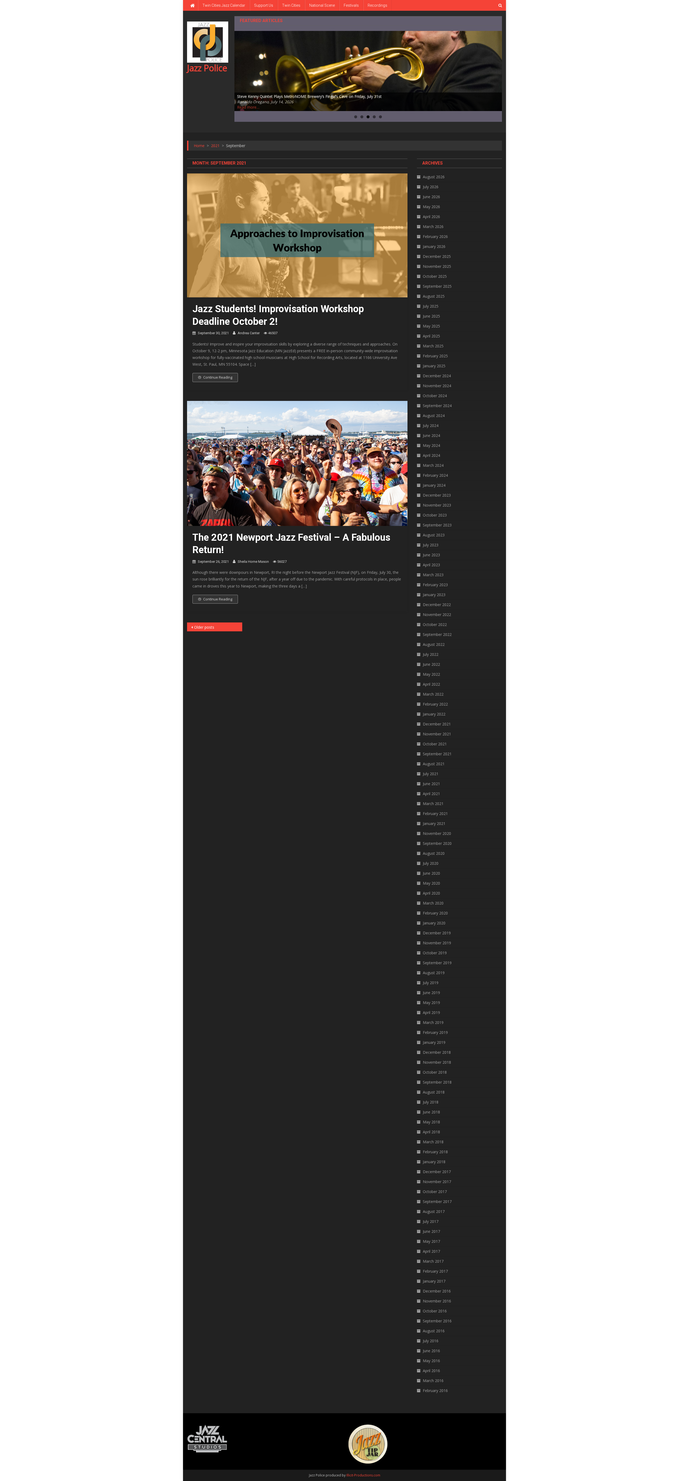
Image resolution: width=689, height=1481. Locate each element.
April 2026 (431, 216)
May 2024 (431, 445)
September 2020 (437, 843)
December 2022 (437, 604)
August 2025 (434, 296)
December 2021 (437, 724)
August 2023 (434, 534)
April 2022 (431, 684)
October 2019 (435, 952)
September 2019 (437, 962)
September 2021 (437, 753)
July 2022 (430, 654)
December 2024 (437, 375)
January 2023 (434, 594)
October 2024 (435, 395)
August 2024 (434, 415)
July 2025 (430, 306)
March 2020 (433, 903)
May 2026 (431, 206)
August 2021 (434, 763)
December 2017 (437, 1171)
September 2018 (437, 1082)
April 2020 (431, 893)
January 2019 (434, 1042)
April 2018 (431, 1131)
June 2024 (431, 435)
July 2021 (430, 773)
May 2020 (431, 883)
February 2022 (435, 704)
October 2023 (435, 515)
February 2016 (435, 1390)
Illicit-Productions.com (363, 1475)
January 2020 (434, 922)
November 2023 (437, 505)
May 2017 (431, 1241)
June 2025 (431, 316)
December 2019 (437, 932)
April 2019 (431, 1012)
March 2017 (433, 1261)
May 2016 (431, 1360)
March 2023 (433, 574)
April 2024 (431, 455)
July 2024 (430, 425)
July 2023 (430, 544)
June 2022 (431, 664)
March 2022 (433, 694)
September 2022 (437, 634)
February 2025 (435, 355)
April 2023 (431, 564)
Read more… (248, 107)
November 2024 (437, 385)
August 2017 (434, 1211)
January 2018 (434, 1161)
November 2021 (437, 733)
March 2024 (433, 465)
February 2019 (435, 1032)
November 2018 (437, 1062)
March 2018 (433, 1141)
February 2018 (435, 1151)
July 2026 (430, 186)
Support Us (263, 5)
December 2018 (437, 1052)
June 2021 (431, 783)
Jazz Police (207, 68)
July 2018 (430, 1102)
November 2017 (437, 1181)
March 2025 (433, 345)
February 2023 (435, 584)
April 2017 (431, 1251)
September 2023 (437, 525)
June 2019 (431, 992)
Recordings (377, 5)
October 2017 (435, 1191)
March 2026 (433, 226)
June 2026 (431, 196)
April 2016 (431, 1370)
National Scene (322, 5)
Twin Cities (291, 5)
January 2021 (434, 823)
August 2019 (434, 972)
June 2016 (431, 1350)
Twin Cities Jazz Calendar (223, 5)
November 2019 (437, 942)
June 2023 (431, 554)
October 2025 (435, 276)
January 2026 (434, 246)
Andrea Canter (249, 333)
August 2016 (434, 1330)
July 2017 (430, 1221)
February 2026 (435, 236)
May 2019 (431, 1002)
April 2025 (431, 336)
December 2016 (437, 1291)
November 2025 (437, 266)
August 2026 (434, 176)
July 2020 (430, 863)
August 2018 (434, 1092)
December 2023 (437, 495)
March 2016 (433, 1380)
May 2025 (431, 326)
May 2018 (431, 1121)
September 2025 (437, 286)
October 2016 (435, 1310)
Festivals (351, 5)
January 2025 (434, 365)
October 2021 (435, 743)
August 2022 (434, 644)
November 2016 (437, 1301)
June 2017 (431, 1231)
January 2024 (434, 485)
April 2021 (431, 793)
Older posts (204, 627)
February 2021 (435, 813)
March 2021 (433, 803)
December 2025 (437, 256)
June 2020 (431, 873)
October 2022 (435, 624)
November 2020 (437, 833)
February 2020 (435, 913)
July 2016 (430, 1340)
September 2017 (437, 1201)
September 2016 (437, 1320)
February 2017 (435, 1271)
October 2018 (435, 1072)
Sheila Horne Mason (253, 562)
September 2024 (437, 405)
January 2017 (434, 1281)
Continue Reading (217, 377)
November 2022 (437, 614)
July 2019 (430, 982)
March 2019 (433, 1022)
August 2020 (434, 853)
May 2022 (431, 674)
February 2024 (435, 475)
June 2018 (431, 1112)
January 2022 (434, 714)
